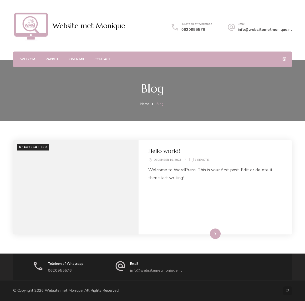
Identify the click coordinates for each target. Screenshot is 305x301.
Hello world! (164, 151)
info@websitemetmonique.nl (265, 29)
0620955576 (193, 29)
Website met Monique (88, 25)
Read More (207, 233)
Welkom (27, 59)
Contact (103, 59)
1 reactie (202, 160)
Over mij (76, 59)
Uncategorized (33, 147)
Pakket (52, 59)
